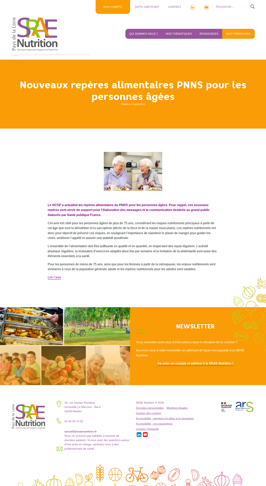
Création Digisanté (147, 429)
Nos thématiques (179, 33)
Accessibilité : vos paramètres (154, 423)
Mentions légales (177, 408)
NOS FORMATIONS (238, 33)
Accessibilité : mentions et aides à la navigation (165, 418)
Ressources (209, 33)
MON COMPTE (112, 6)
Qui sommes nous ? (143, 33)
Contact (174, 6)
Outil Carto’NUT (147, 6)
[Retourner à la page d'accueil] (35, 34)
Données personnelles (150, 408)
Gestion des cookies (148, 413)
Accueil (15, 54)
